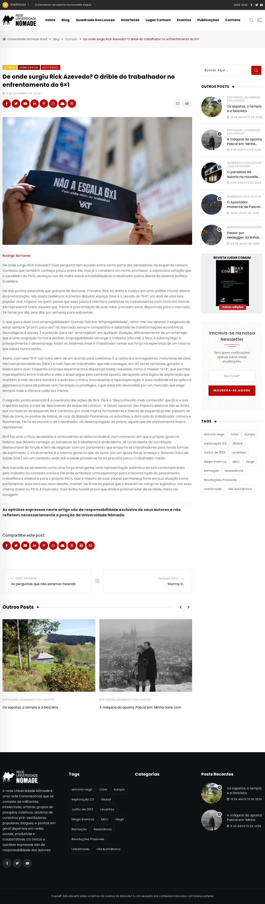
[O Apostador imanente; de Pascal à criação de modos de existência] (211, 204)
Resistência (234, 470)
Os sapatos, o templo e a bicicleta (30, 707)
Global (237, 443)
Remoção (211, 470)
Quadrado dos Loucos (95, 20)
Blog (65, 20)
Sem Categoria (239, 166)
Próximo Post (168, 578)
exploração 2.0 (215, 443)
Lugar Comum (158, 20)
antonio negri (214, 434)
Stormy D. (176, 584)
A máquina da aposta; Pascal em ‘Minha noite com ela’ (244, 144)
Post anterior (26, 578)
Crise (234, 434)
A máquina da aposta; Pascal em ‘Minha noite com (140, 707)
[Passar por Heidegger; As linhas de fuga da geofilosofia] (211, 235)
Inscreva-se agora (232, 390)
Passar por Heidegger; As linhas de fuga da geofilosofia (243, 240)
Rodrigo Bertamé (16, 255)
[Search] (251, 20)
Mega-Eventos (215, 461)
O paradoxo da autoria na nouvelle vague (63, 5)
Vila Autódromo (240, 489)
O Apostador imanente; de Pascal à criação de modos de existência (243, 209)
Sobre (50, 20)
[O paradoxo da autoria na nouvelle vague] (211, 172)
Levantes (239, 452)
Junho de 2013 (214, 452)
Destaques (10, 699)
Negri (250, 461)
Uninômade (213, 489)
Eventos (184, 20)
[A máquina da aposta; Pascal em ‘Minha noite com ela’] (211, 139)
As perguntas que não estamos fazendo (43, 584)
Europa (250, 434)
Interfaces (130, 20)
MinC (236, 461)
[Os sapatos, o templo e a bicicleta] (211, 107)
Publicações (208, 20)
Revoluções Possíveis (220, 480)
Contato (232, 20)
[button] (180, 607)
